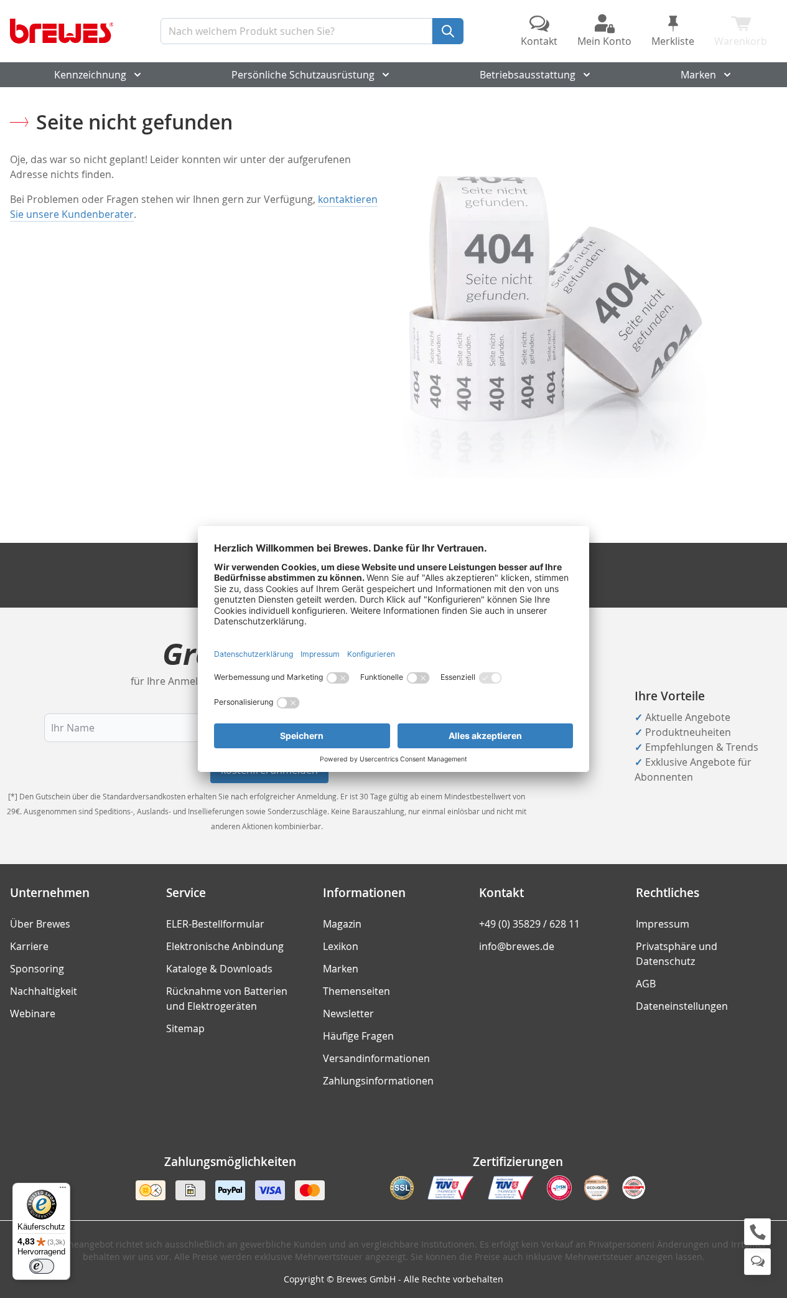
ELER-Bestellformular (215, 924)
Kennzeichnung (90, 75)
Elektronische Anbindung (225, 946)
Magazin (342, 924)
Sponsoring (37, 969)
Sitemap (185, 1028)
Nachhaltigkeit (43, 991)
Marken (698, 75)
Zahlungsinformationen (378, 1081)
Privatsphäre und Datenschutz (676, 953)
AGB (646, 983)
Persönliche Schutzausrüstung (303, 75)
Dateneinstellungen (682, 1006)
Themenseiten (356, 991)
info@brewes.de (516, 946)
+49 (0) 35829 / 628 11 (529, 924)
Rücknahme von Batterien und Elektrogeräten (226, 998)
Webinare (32, 1013)
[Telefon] (757, 1231)
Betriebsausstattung (527, 75)
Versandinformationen (376, 1058)
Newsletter (348, 1013)
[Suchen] (447, 31)
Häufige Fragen (358, 1036)
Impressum (662, 924)
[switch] (41, 1266)
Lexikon (340, 946)
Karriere (29, 946)
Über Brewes (40, 924)
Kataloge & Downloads (219, 969)
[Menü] (62, 1190)
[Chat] (757, 1261)
